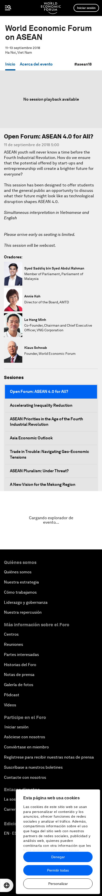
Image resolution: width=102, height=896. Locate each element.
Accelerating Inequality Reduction (41, 405)
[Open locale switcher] (6, 885)
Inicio (10, 64)
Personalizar (58, 884)
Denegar (58, 857)
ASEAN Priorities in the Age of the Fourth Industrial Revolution (46, 422)
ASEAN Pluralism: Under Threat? (39, 471)
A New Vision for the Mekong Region (42, 484)
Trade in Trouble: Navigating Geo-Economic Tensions (49, 454)
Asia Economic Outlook (31, 438)
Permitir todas (58, 870)
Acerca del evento (36, 64)
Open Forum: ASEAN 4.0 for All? (39, 391)
